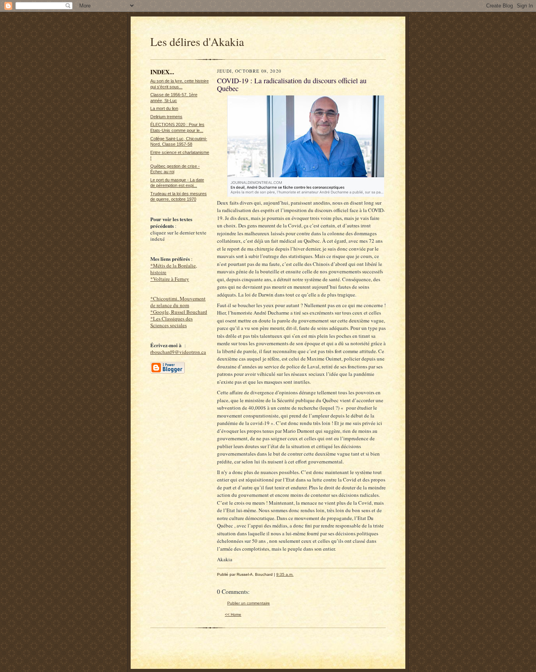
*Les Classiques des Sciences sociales (171, 322)
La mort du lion (164, 108)
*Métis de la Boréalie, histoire (173, 269)
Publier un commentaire (248, 603)
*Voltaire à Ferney (169, 278)
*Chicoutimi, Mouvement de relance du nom (178, 302)
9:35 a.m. (285, 574)
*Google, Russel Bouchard (178, 311)
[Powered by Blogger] (167, 372)
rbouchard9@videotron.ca (178, 351)
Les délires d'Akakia (197, 41)
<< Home (233, 614)
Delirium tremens (166, 116)
